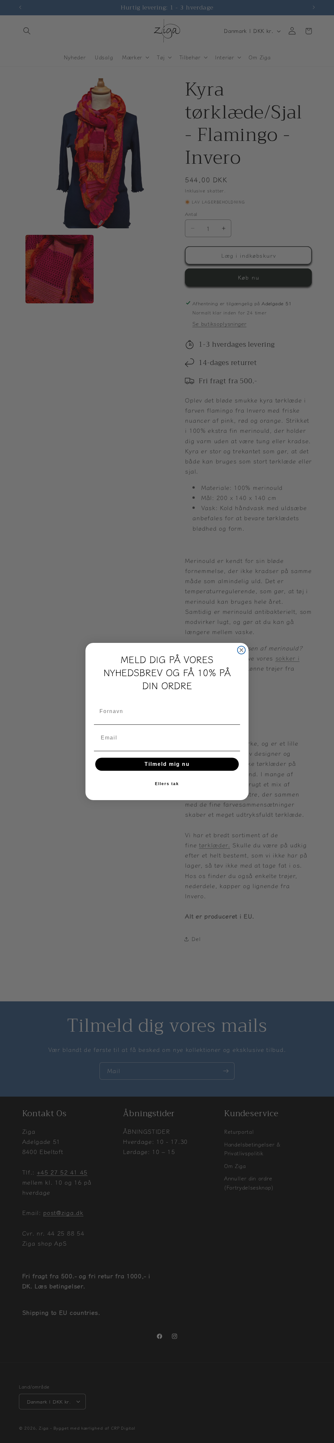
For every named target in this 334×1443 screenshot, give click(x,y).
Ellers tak (167, 784)
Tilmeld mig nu (167, 764)
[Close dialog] (241, 650)
